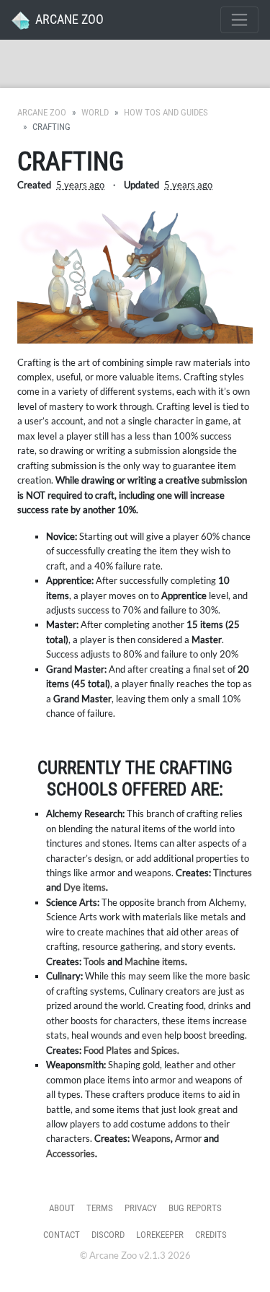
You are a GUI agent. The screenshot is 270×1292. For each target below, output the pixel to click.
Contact (61, 1234)
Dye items (84, 887)
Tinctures (232, 872)
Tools (94, 961)
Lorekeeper (160, 1234)
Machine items (155, 961)
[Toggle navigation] (239, 19)
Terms (99, 1207)
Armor (188, 1138)
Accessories (70, 1153)
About (62, 1207)
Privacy (141, 1207)
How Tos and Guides (166, 112)
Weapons (151, 1138)
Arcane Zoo (41, 112)
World (95, 112)
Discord (108, 1234)
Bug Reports (195, 1207)
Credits (211, 1234)
